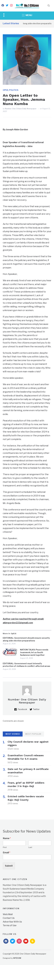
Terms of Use (9, 925)
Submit (9, 866)
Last (30, 847)
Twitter (36, 709)
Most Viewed (13, 734)
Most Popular (33, 734)
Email (6, 852)
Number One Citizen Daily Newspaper (21, 109)
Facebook (22, 709)
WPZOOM (17, 958)
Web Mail (8, 914)
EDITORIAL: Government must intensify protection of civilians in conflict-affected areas (26, 664)
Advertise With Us (12, 921)
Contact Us (9, 918)
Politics (13, 90)
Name (7, 838)
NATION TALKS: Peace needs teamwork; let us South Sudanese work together (34, 652)
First (5, 847)
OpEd (5, 90)
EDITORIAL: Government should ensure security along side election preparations (26, 639)
